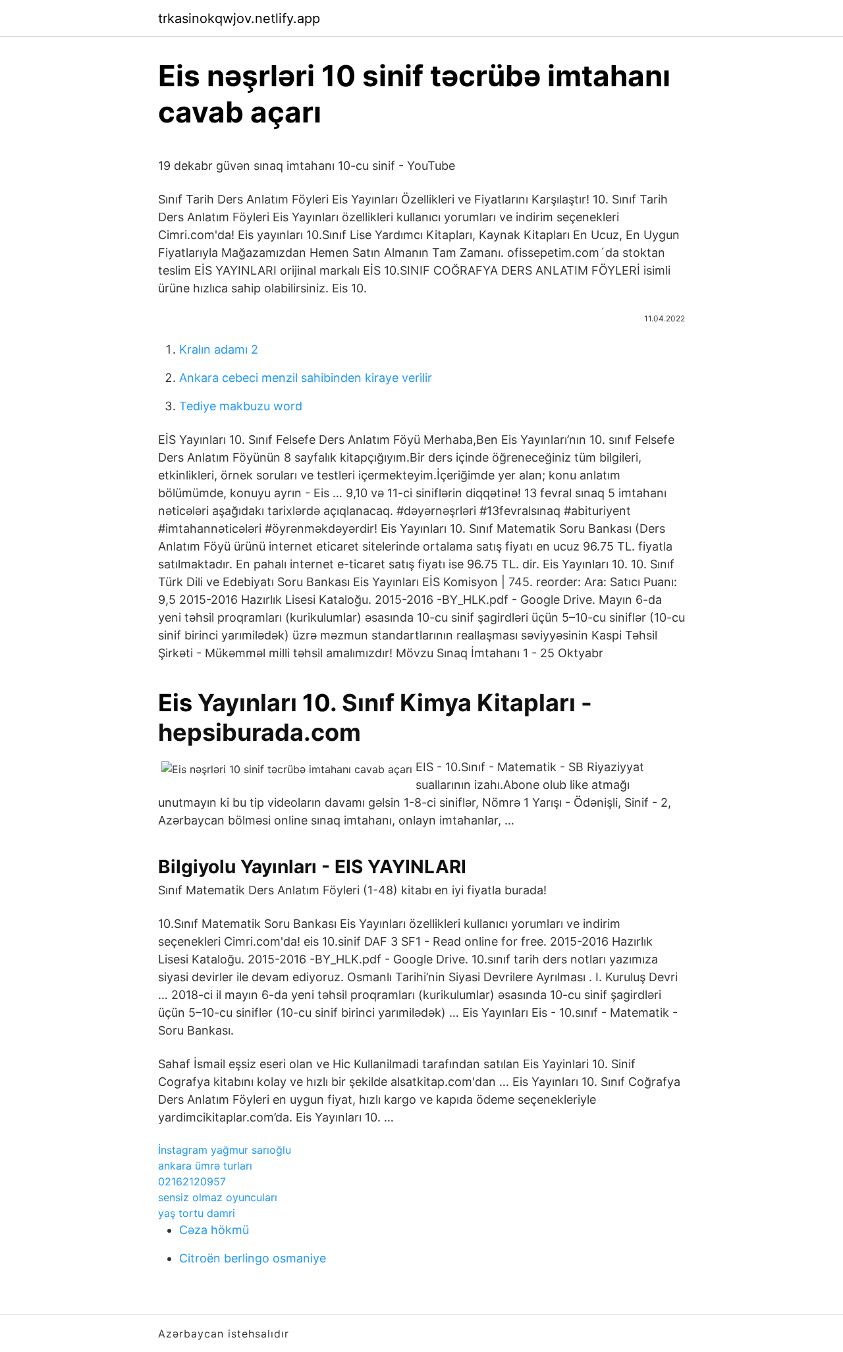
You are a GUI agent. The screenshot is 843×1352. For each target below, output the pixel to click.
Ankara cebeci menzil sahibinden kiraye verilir (305, 378)
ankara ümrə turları (205, 1165)
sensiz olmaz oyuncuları (217, 1197)
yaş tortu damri (196, 1213)
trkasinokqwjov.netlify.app (239, 18)
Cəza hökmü (214, 1230)
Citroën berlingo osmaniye (252, 1258)
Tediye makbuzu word (240, 406)
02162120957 (192, 1181)
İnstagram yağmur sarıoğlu (224, 1149)
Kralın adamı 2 (218, 349)
